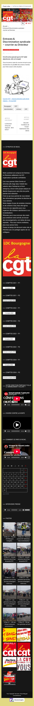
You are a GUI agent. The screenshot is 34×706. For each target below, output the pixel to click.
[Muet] (26, 405)
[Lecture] (5, 405)
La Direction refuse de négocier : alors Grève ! (9, 126)
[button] (17, 425)
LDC (26, 109)
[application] (17, 399)
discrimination (8, 109)
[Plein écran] (29, 405)
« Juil (4, 496)
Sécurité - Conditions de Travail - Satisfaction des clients (24, 126)
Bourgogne (7, 106)
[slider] (15, 431)
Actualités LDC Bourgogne (12, 49)
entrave (18, 109)
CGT (16, 106)
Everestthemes (17, 695)
